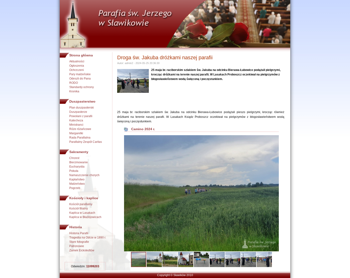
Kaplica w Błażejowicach (85, 217)
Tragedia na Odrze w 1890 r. (87, 237)
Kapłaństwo (77, 179)
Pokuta (73, 171)
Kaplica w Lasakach (82, 212)
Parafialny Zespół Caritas (85, 142)
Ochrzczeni (76, 70)
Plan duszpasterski (81, 107)
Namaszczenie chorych (84, 175)
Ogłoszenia (76, 65)
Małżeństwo (77, 183)
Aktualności (76, 61)
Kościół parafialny (80, 204)
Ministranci (76, 124)
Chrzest (74, 158)
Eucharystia (77, 166)
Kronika (74, 91)
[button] (274, 139)
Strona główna (81, 55)
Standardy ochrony (81, 87)
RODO (73, 82)
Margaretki (76, 133)
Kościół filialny (78, 208)
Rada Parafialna (79, 137)
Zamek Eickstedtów (81, 250)
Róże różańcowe (80, 129)
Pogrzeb (74, 188)
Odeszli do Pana (80, 78)
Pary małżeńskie (80, 74)
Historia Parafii (78, 233)
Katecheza (76, 120)
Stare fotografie (79, 241)
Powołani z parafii (80, 116)
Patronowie (76, 246)
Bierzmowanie (78, 162)
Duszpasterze (78, 112)
